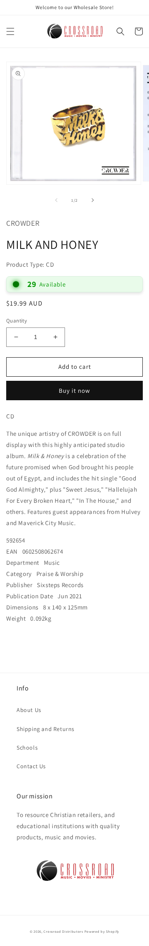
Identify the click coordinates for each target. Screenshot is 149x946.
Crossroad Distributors (63, 931)
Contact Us (31, 766)
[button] (10, 31)
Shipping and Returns (45, 729)
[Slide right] (93, 200)
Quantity (16, 320)
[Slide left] (56, 200)
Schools (27, 747)
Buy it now (74, 390)
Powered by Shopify (102, 931)
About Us (29, 710)
